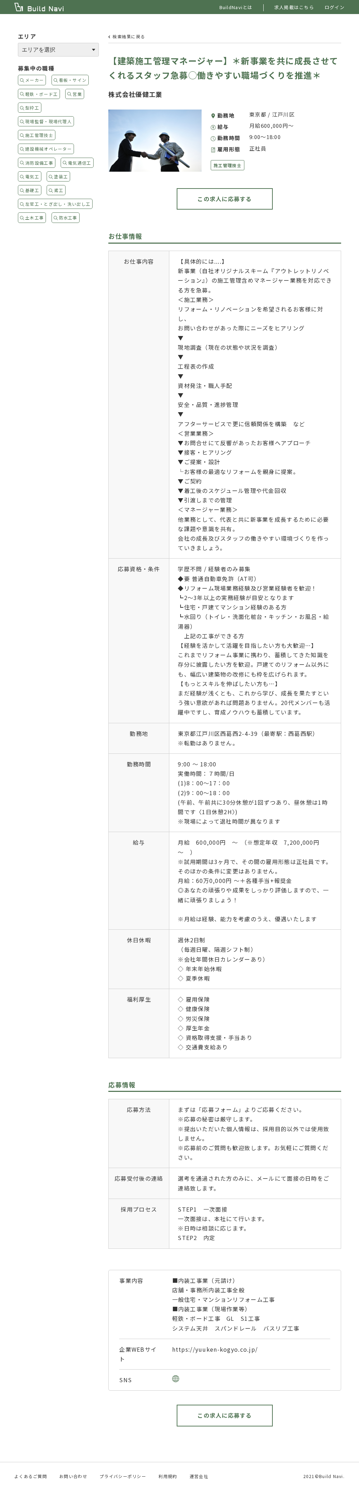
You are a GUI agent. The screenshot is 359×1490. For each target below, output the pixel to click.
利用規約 (167, 1476)
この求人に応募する (224, 199)
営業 (77, 94)
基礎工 (32, 190)
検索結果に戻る (129, 36)
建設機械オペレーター (48, 149)
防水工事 (68, 217)
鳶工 (58, 190)
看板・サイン (73, 80)
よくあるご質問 (30, 1476)
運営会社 (199, 1476)
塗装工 (61, 176)
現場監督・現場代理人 (48, 121)
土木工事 (34, 217)
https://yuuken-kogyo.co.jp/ (215, 1349)
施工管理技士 (39, 135)
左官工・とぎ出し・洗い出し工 (57, 204)
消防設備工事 (39, 163)
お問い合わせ (73, 1476)
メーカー (34, 80)
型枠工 (32, 108)
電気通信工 (79, 163)
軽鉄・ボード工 (41, 94)
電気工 (32, 176)
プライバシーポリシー (123, 1476)
